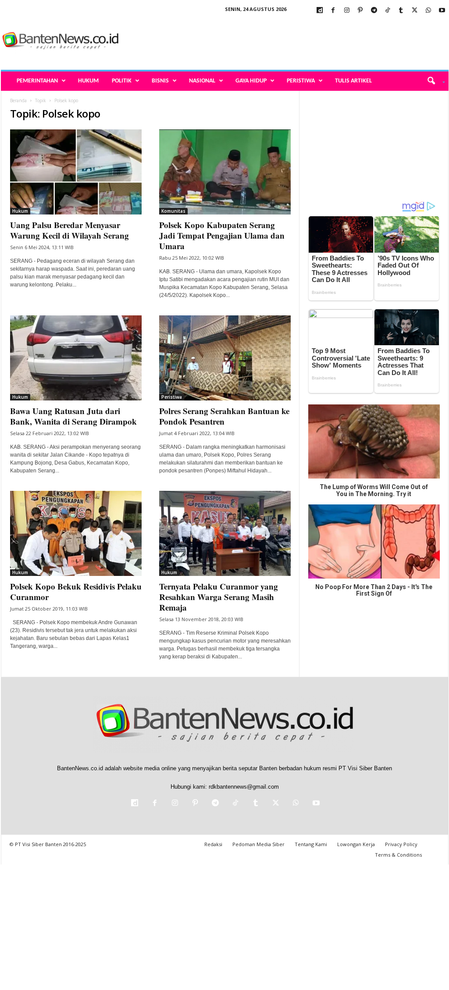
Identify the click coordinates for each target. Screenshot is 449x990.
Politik (122, 81)
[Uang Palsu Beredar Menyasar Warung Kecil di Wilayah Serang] (76, 171)
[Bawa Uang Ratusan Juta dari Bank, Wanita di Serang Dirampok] (76, 357)
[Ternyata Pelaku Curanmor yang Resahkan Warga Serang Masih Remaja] (225, 533)
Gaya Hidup (251, 81)
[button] (433, 81)
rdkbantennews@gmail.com (244, 786)
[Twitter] (415, 10)
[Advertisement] (289, 41)
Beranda (18, 100)
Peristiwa (301, 81)
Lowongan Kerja (356, 844)
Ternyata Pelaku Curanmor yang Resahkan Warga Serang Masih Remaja (218, 596)
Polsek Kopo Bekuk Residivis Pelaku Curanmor (76, 591)
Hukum (88, 81)
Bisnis (160, 81)
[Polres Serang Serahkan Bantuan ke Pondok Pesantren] (225, 357)
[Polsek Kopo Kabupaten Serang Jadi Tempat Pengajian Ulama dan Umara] (225, 171)
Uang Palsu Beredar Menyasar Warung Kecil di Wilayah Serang (69, 230)
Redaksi (213, 844)
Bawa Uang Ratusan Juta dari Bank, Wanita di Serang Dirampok (73, 416)
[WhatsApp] (428, 10)
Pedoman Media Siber (258, 844)
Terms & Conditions (398, 854)
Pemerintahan (37, 81)
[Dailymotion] (319, 10)
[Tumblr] (401, 10)
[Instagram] (347, 10)
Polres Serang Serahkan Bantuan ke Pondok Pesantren (224, 416)
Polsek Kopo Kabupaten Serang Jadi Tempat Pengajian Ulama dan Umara (222, 235)
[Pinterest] (360, 10)
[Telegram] (374, 10)
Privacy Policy (401, 844)
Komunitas (173, 211)
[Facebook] (333, 10)
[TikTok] (387, 10)
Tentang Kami (311, 844)
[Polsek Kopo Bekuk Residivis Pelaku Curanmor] (76, 533)
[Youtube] (442, 10)
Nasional (202, 81)
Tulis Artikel (353, 81)
